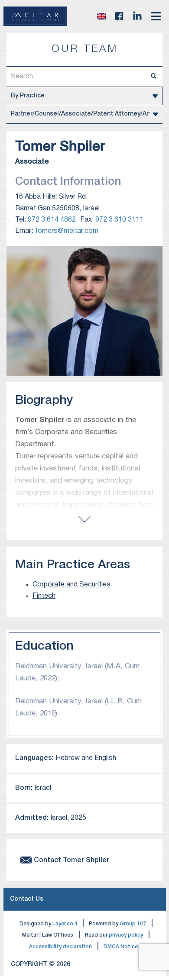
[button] (101, 16)
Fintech (43, 596)
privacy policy (126, 935)
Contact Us (26, 899)
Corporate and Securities (71, 585)
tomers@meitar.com (66, 231)
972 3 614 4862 (52, 220)
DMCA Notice (121, 946)
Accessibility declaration (60, 946)
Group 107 (133, 923)
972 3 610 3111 (119, 220)
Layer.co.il (64, 923)
